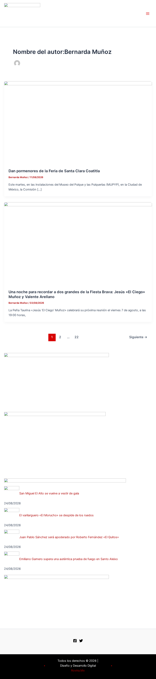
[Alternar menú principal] (147, 13)
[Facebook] (75, 641)
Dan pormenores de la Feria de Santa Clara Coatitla (54, 171)
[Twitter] (81, 641)
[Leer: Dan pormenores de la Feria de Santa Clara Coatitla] (78, 122)
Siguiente (138, 337)
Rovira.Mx (78, 670)
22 (77, 337)
